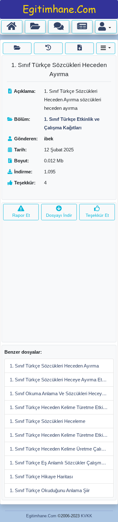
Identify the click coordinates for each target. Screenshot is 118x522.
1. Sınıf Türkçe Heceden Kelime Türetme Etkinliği (60, 407)
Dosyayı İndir (59, 215)
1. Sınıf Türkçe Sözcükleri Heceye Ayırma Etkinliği (61, 379)
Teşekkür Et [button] (97, 215)
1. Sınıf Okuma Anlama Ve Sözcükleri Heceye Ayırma (62, 393)
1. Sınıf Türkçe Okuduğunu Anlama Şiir (50, 490)
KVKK (86, 516)
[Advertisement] (59, 283)
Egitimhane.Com (41, 516)
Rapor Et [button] (21, 215)
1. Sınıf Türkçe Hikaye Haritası (41, 476)
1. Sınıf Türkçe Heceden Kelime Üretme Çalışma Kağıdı (62, 449)
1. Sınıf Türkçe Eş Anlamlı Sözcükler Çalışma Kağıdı (62, 462)
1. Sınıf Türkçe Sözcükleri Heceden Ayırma (54, 365)
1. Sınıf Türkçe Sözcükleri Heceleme (47, 421)
